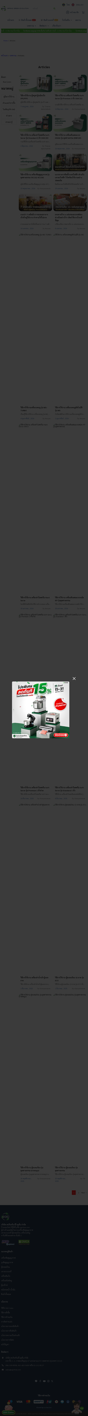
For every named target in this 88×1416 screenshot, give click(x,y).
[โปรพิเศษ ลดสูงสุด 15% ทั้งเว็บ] (40, 682)
